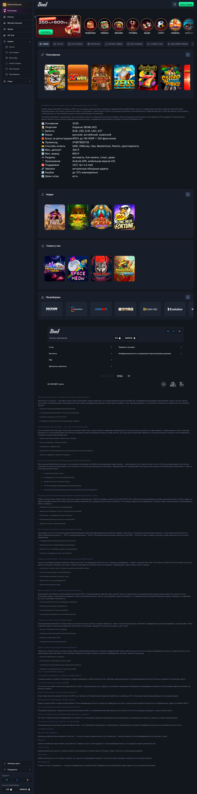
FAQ (50, 360)
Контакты (53, 353)
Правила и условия (127, 347)
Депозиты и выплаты (58, 366)
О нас (51, 347)
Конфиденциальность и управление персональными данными (145, 353)
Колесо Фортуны (14, 4)
